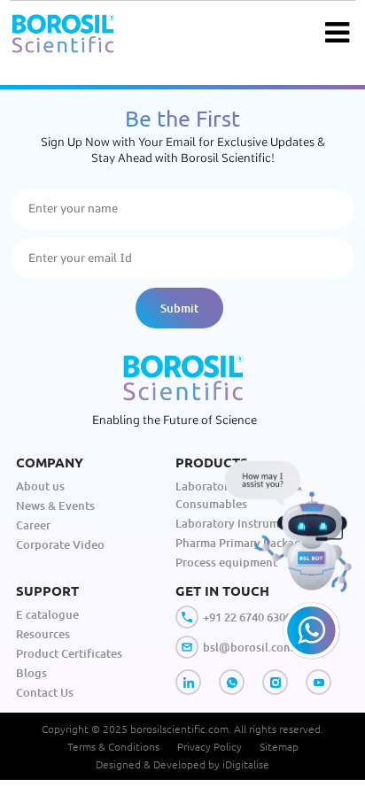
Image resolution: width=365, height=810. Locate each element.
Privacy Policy (209, 746)
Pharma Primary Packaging (247, 543)
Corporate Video (60, 544)
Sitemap (279, 746)
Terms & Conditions (113, 746)
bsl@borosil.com (248, 647)
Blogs (31, 673)
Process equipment (226, 562)
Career (33, 525)
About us (40, 486)
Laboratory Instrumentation (250, 523)
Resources (43, 634)
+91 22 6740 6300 (247, 617)
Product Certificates (69, 653)
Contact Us (45, 692)
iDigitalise (245, 764)
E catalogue (47, 614)
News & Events (55, 505)
